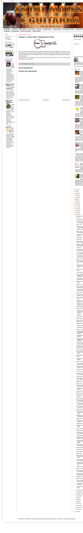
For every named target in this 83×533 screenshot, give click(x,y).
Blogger (73, 518)
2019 (76, 201)
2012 (76, 214)
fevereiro (78, 507)
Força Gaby (78, 247)
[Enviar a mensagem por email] (40, 64)
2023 (76, 195)
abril (77, 503)
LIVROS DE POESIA (37, 31)
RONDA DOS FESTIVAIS (9, 61)
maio (77, 501)
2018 (76, 203)
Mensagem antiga (66, 100)
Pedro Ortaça (79, 239)
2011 (76, 511)
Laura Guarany (79, 237)
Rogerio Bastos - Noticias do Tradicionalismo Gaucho (9, 102)
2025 (76, 191)
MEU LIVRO (39, 29)
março (77, 505)
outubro (78, 492)
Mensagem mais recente (24, 100)
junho (77, 499)
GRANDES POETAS (47, 29)
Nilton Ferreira (79, 383)
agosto (78, 496)
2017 (76, 205)
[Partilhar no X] (42, 64)
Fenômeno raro (79, 284)
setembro (78, 494)
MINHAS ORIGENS (22, 29)
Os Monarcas (79, 314)
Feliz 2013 (78, 217)
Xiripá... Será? (79, 224)
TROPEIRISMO (7, 31)
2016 (76, 207)
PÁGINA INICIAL (7, 29)
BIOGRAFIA (14, 29)
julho (77, 497)
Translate (9, 39)
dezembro (78, 216)
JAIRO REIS (8, 127)
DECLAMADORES (15, 31)
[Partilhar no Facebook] (43, 64)
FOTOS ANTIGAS (31, 29)
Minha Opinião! (79, 318)
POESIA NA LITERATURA (26, 31)
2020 (76, 199)
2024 (76, 193)
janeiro (77, 509)
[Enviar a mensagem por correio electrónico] (38, 63)
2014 (76, 210)
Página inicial (46, 100)
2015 (76, 208)
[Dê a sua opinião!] (41, 64)
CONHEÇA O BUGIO (57, 29)
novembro (78, 490)
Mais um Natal (79, 292)
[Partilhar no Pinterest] (44, 64)
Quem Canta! (79, 453)
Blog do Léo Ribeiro (10, 84)
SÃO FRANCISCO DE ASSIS (68, 29)
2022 (76, 197)
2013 (76, 212)
